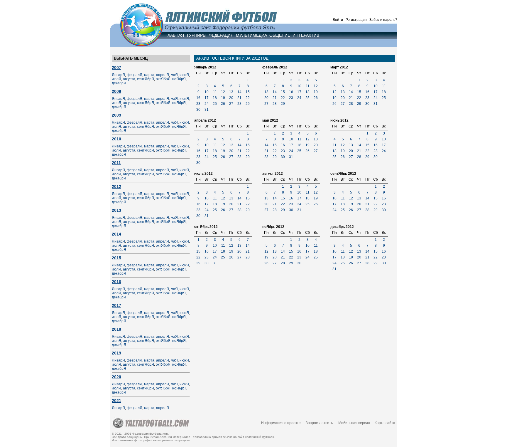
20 (231, 98)
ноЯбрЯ (179, 79)
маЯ (174, 75)
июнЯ (184, 75)
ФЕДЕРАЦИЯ (221, 35)
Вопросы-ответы (319, 423)
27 (231, 104)
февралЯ (134, 75)
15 (248, 92)
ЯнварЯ (118, 75)
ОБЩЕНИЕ (279, 35)
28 (239, 104)
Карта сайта (385, 423)
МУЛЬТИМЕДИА (251, 35)
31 (207, 109)
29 (248, 104)
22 (248, 98)
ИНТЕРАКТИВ (306, 35)
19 (223, 98)
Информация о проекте (281, 423)
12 (223, 92)
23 (198, 104)
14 (239, 92)
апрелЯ (162, 75)
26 (223, 104)
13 (231, 92)
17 (207, 98)
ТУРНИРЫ (196, 35)
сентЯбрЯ (145, 79)
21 (239, 98)
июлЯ (116, 79)
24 (207, 104)
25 (215, 104)
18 (215, 98)
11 (215, 92)
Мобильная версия (354, 423)
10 (207, 92)
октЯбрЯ (163, 79)
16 (198, 98)
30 (198, 109)
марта (149, 75)
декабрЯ (119, 83)
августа (129, 79)
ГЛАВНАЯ (174, 35)
